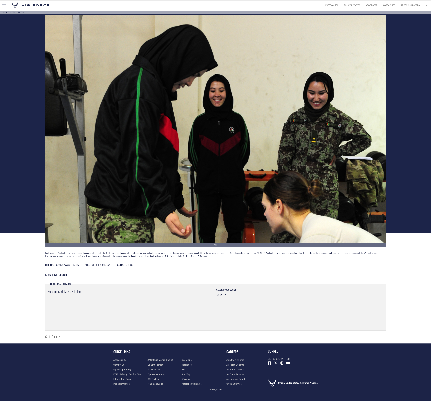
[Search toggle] (425, 5)
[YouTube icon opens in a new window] (288, 363)
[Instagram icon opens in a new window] (282, 363)
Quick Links (121, 351)
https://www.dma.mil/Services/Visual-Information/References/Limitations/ (287, 302)
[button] (3, 5)
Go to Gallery (52, 336)
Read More (220, 294)
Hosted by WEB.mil (215, 390)
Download (52, 275)
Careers (232, 351)
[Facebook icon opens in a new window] (269, 363)
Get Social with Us (279, 359)
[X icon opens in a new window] (275, 363)
